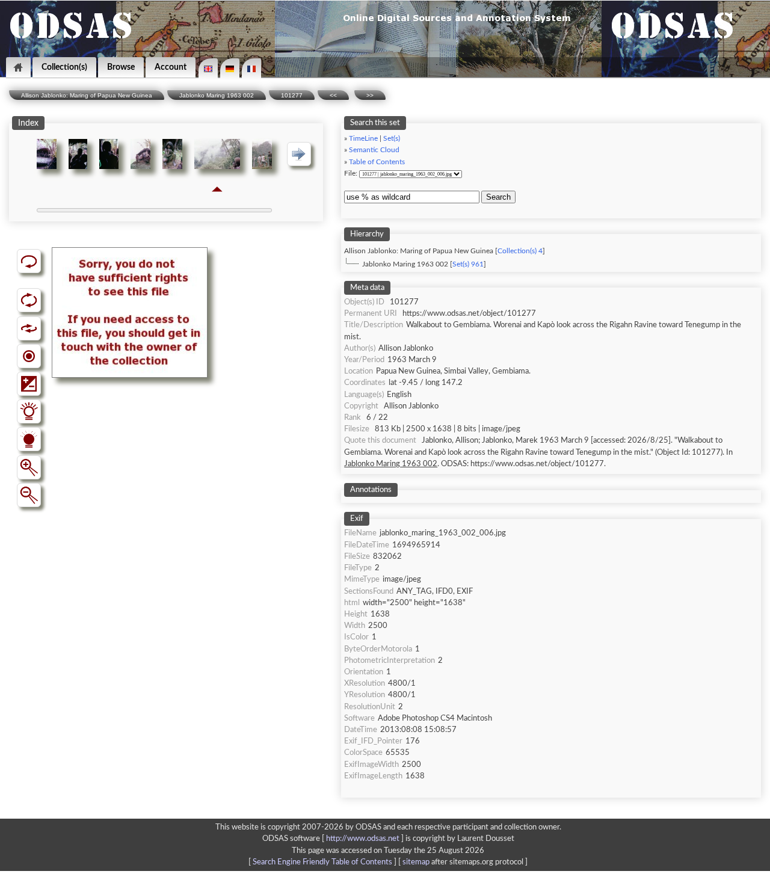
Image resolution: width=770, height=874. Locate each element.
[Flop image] (29, 328)
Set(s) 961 (468, 264)
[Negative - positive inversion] (29, 384)
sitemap (416, 862)
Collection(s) (64, 67)
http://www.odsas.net (362, 838)
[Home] (18, 67)
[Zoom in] (29, 467)
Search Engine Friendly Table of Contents (322, 862)
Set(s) (391, 138)
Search (498, 197)
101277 (292, 95)
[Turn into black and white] (29, 356)
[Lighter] (29, 411)
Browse (121, 67)
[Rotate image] (29, 300)
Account (170, 67)
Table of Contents (377, 162)
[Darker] (29, 439)
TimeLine (363, 138)
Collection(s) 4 (520, 251)
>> (370, 95)
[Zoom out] (29, 495)
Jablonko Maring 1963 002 (216, 95)
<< (333, 95)
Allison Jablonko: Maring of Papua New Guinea (86, 95)
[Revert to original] (29, 261)
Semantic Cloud (374, 150)
